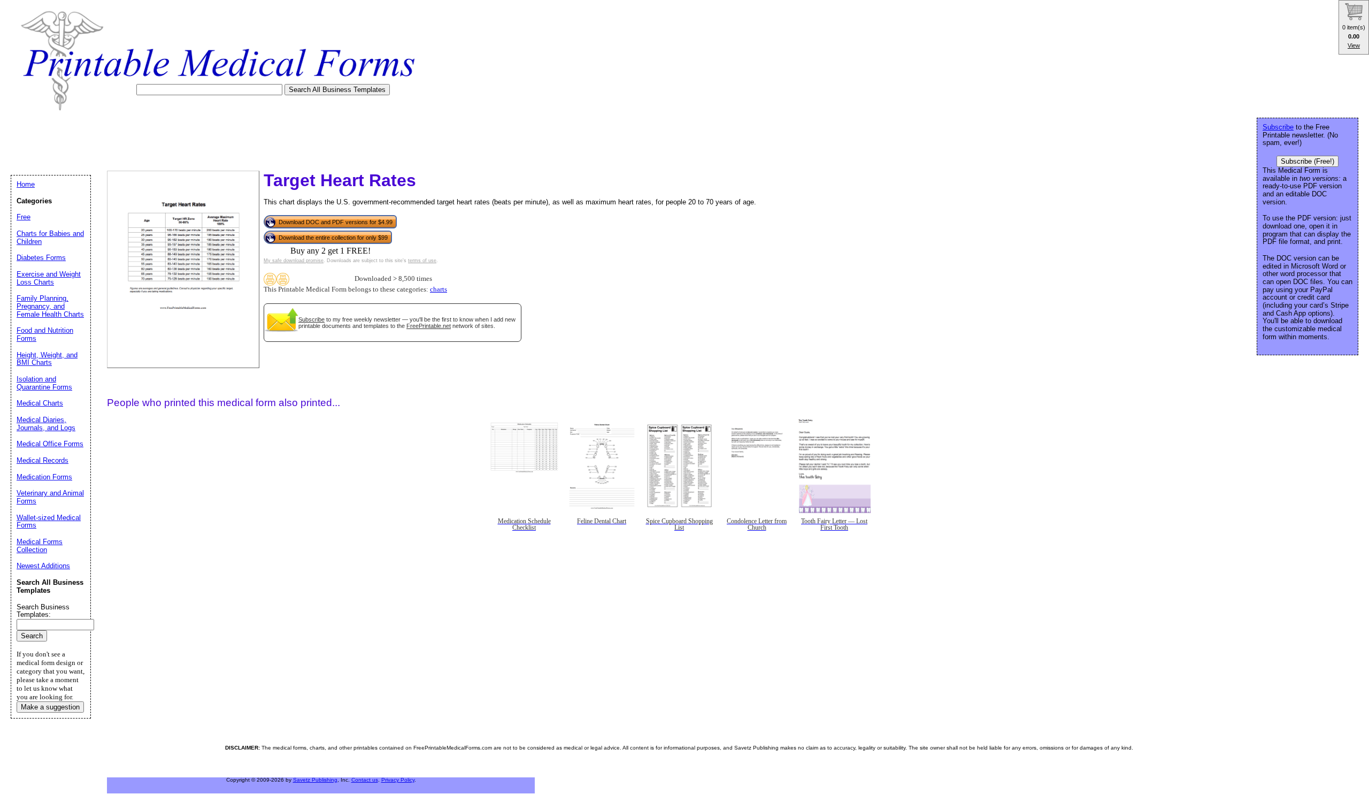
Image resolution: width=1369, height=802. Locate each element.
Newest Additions (43, 566)
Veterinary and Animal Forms (50, 497)
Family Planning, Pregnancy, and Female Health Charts (50, 306)
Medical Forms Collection (40, 546)
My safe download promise (294, 260)
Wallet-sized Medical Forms (49, 522)
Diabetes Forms (41, 258)
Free (23, 217)
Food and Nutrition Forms (45, 334)
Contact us (364, 780)
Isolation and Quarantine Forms (44, 383)
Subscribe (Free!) (1307, 161)
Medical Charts (40, 403)
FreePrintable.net (428, 326)
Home (26, 184)
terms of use (422, 260)
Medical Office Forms (50, 444)
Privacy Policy (397, 780)
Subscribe (311, 319)
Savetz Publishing (315, 780)
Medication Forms (44, 477)
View (1354, 45)
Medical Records (42, 460)
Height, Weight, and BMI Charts (47, 359)
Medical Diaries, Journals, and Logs (46, 424)
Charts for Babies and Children (50, 238)
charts (438, 289)
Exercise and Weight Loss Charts (49, 278)
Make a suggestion (50, 707)
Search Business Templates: (43, 611)
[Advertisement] (205, 137)
